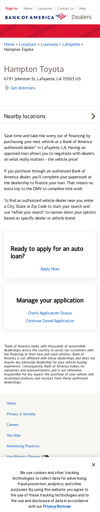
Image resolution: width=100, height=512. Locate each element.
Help (82, 8)
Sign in (11, 8)
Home (28, 8)
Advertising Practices (23, 446)
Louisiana (50, 44)
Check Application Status (50, 312)
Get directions (23, 87)
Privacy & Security (21, 414)
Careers (13, 425)
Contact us (66, 8)
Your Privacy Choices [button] (23, 457)
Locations (45, 8)
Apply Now (50, 268)
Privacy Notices (57, 506)
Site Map (14, 435)
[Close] (93, 465)
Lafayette (71, 44)
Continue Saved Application (50, 320)
